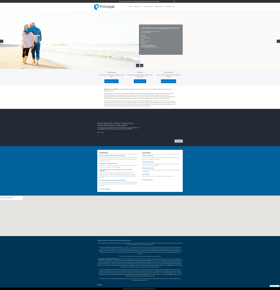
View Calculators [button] (167, 81)
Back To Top (274, 286)
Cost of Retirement (148, 162)
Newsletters (103, 153)
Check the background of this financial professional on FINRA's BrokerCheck (139, 1)
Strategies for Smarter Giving (108, 163)
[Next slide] (278, 41)
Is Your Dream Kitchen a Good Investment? (112, 155)
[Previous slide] (1, 41)
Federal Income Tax (148, 168)
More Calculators (147, 179)
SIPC (160, 271)
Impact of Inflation (147, 155)
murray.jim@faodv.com (148, 45)
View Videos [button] (139, 81)
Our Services (148, 6)
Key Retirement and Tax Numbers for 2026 (112, 180)
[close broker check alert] (174, 1)
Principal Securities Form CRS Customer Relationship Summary (114, 240)
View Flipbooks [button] (111, 81)
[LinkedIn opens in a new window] (142, 50)
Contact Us (169, 6)
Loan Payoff (145, 174)
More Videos (100, 132)
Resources (159, 6)
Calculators (146, 153)
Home (130, 6)
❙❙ (142, 65)
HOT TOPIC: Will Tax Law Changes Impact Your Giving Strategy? (115, 170)
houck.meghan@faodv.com (149, 46)
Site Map (99, 284)
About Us (137, 6)
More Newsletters (105, 189)
